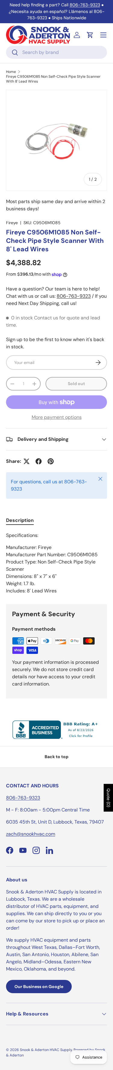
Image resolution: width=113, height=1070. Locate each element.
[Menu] (103, 35)
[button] (90, 35)
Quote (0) (108, 798)
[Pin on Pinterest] (51, 461)
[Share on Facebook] (39, 461)
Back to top (56, 756)
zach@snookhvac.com (30, 834)
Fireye (12, 222)
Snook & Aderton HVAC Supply (46, 1049)
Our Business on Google (38, 986)
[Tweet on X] (26, 461)
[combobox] (56, 52)
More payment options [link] (57, 417)
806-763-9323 (85, 5)
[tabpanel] (56, 563)
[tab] (20, 520)
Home (11, 71)
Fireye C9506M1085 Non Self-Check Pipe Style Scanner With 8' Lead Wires (53, 79)
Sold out (76, 383)
